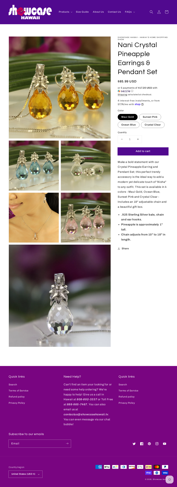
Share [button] (125, 248)
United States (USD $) (23, 474)
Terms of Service (19, 390)
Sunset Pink (150, 117)
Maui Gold (127, 117)
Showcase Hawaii (161, 479)
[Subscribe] (67, 443)
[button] (151, 12)
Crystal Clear (153, 124)
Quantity (122, 132)
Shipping (122, 94)
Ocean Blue (128, 124)
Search (13, 384)
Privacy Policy (17, 403)
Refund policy (17, 396)
